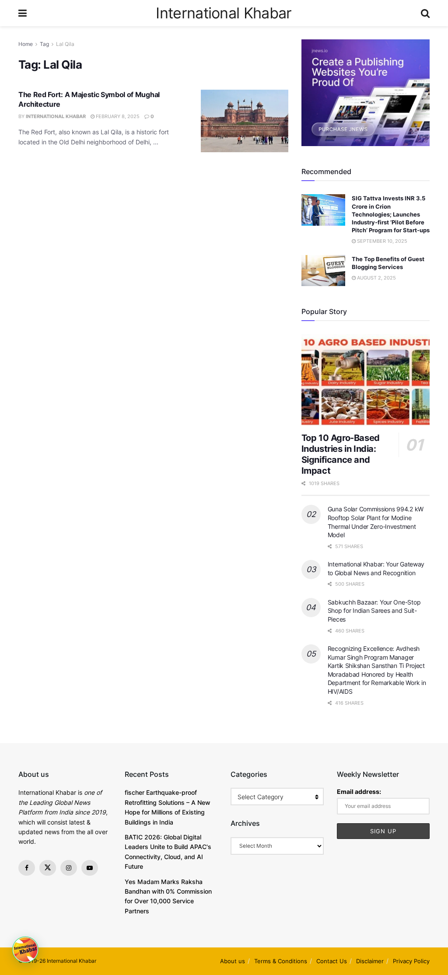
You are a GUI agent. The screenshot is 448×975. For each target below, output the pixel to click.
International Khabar (223, 13)
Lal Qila (65, 44)
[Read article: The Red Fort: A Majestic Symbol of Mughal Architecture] (244, 121)
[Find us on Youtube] (89, 868)
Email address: (359, 791)
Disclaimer (370, 961)
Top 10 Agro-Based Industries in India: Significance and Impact (340, 454)
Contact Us (331, 961)
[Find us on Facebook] (26, 868)
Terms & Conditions (280, 961)
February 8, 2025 (117, 116)
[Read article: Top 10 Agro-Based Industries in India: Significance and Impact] (365, 380)
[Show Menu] (22, 13)
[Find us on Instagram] (68, 868)
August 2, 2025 (376, 278)
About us (232, 961)
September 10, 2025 (381, 241)
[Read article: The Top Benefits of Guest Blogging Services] (323, 271)
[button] (25, 950)
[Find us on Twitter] (47, 868)
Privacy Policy (411, 961)
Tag (44, 44)
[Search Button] (425, 13)
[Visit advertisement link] (365, 92)
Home (25, 44)
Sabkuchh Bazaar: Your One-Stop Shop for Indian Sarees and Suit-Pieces (374, 610)
